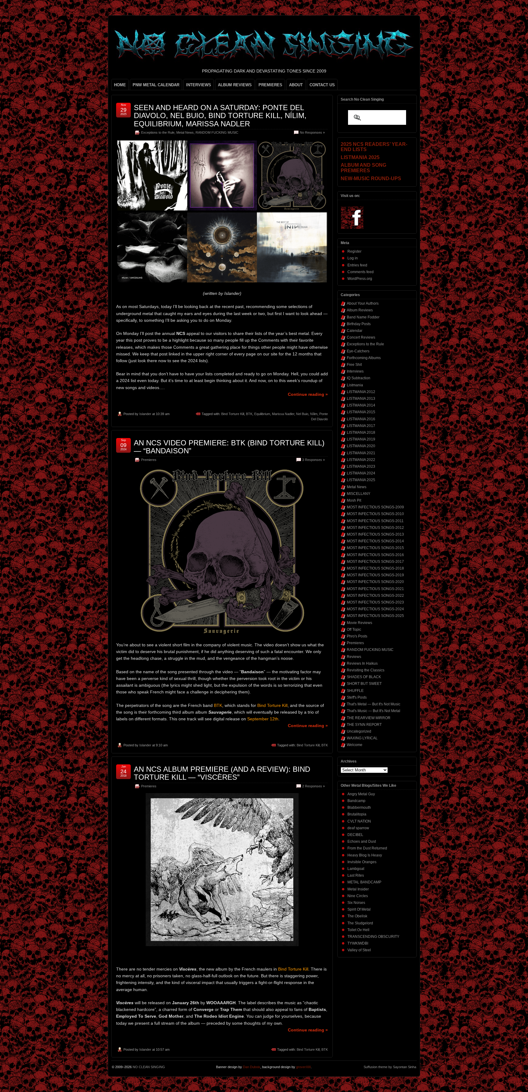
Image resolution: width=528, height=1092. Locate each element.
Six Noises (356, 903)
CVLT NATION (359, 821)
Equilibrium (262, 414)
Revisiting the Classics (365, 670)
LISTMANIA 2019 (361, 439)
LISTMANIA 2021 (361, 453)
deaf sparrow (358, 828)
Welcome (354, 745)
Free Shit (354, 364)
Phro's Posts (357, 636)
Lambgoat (355, 869)
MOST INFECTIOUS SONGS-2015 (375, 548)
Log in (352, 258)
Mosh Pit (354, 500)
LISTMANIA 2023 (361, 466)
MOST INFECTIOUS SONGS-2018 (375, 568)
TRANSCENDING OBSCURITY (373, 936)
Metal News (185, 132)
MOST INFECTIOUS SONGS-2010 (375, 514)
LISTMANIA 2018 (361, 432)
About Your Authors (363, 303)
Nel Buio (302, 414)
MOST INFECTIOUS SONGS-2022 (375, 595)
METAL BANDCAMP (364, 882)
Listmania (355, 385)
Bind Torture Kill (232, 414)
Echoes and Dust (361, 841)
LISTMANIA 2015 (361, 412)
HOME (120, 85)
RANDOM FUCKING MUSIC (217, 132)
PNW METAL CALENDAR (156, 85)
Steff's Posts (357, 697)
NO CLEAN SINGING (149, 1067)
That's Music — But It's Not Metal (373, 711)
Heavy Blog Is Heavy (364, 855)
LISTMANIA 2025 (361, 480)
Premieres (148, 460)
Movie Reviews (359, 623)
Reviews (354, 657)
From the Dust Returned (367, 848)
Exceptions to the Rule (157, 132)
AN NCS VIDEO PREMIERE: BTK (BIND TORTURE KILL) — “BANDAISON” (229, 447)
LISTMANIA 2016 (361, 419)
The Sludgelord (360, 923)
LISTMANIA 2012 (361, 392)
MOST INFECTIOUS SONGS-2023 (375, 602)
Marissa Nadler (283, 414)
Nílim (313, 414)
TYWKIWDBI (357, 943)
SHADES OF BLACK (364, 677)
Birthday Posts (359, 324)
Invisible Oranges (361, 862)
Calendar (354, 331)
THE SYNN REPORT (364, 724)
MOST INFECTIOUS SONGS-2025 (375, 616)
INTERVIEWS (198, 85)
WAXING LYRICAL (362, 738)
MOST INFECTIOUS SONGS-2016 (375, 555)
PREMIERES (270, 85)
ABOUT (296, 85)
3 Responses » (313, 460)
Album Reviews (360, 310)
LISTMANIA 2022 (361, 460)
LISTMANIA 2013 (361, 398)
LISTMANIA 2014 (361, 405)
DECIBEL (355, 835)
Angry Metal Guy (361, 794)
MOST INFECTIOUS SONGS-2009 (375, 507)
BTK (249, 414)
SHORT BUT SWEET (364, 684)
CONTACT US (322, 85)
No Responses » (312, 132)
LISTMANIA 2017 (361, 426)
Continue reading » (308, 394)
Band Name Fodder (363, 317)
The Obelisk (357, 916)
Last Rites (355, 875)
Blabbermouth (359, 807)
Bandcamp (356, 801)
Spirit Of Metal (359, 909)
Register (354, 251)
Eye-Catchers (358, 351)
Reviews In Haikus (362, 663)
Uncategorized (359, 731)
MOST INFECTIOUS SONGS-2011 (375, 521)
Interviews (355, 371)
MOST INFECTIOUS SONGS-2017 (375, 561)
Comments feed (360, 272)
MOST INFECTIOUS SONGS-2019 (375, 575)
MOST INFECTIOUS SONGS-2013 (375, 534)
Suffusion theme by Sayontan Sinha (390, 1067)
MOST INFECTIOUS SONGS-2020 (375, 582)
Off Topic (354, 629)
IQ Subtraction (358, 378)
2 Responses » (313, 786)
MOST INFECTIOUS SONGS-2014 (375, 541)
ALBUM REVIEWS (235, 85)
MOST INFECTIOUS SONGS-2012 (375, 528)
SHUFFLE (355, 691)
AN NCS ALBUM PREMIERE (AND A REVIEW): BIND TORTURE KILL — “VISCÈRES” (222, 773)
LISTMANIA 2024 (361, 473)
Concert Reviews (361, 337)
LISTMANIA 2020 (361, 446)
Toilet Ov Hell (358, 930)
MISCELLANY (358, 494)
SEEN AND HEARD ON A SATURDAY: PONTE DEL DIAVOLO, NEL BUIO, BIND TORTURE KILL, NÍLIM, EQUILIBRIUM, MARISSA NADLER (220, 115)
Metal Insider (358, 889)
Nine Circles (357, 896)
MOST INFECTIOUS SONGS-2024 (375, 609)
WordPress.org (359, 279)
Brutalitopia (356, 814)
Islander (145, 414)
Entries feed (357, 265)
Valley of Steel (359, 950)
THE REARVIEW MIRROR (369, 718)
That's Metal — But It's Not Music (373, 704)
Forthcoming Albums (364, 358)
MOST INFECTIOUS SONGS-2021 (375, 589)
